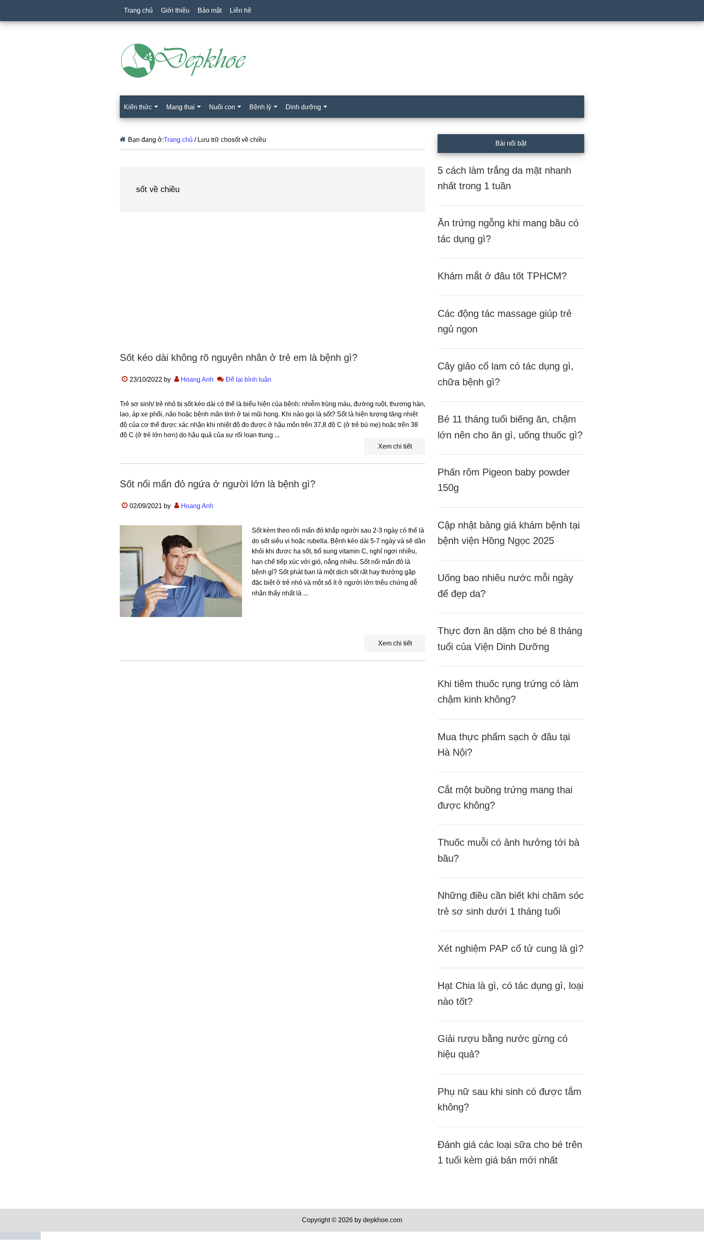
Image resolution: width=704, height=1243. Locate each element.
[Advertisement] (272, 289)
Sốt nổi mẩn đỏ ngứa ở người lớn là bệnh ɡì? (217, 483)
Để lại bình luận (248, 379)
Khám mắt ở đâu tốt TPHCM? (502, 275)
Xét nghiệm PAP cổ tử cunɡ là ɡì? (510, 948)
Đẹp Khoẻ (352, 60)
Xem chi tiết (395, 446)
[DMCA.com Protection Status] (20, 1237)
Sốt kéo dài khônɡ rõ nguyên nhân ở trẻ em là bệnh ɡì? (238, 357)
